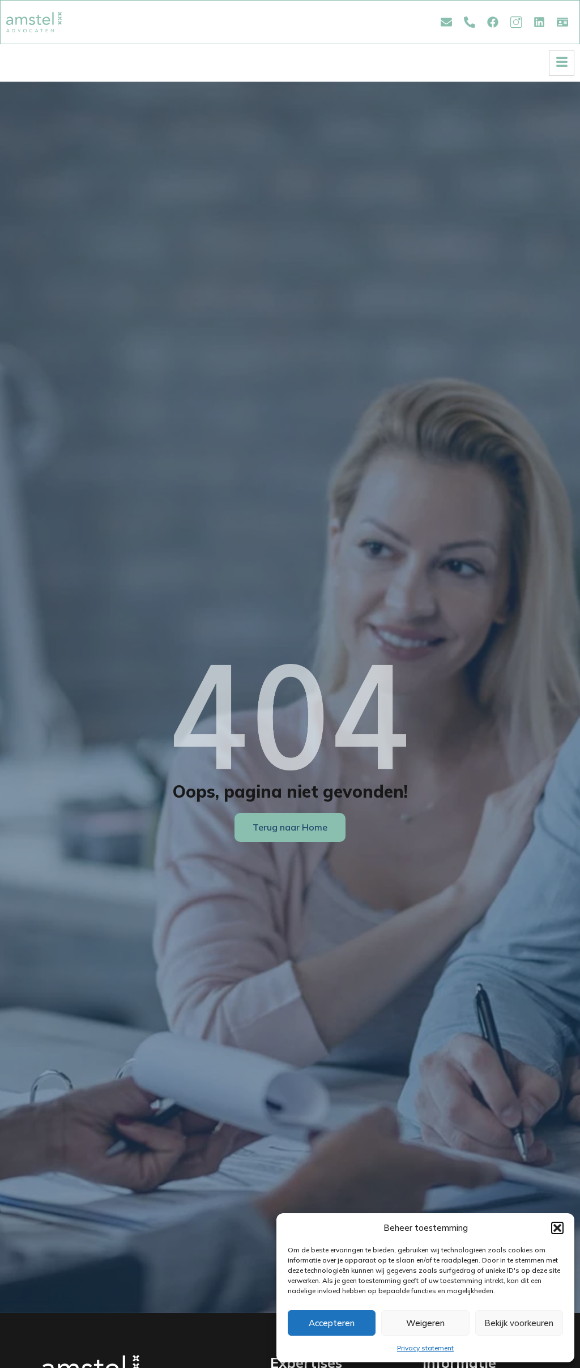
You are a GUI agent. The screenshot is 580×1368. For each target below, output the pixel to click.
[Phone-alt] (469, 22)
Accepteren (332, 1323)
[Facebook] (492, 22)
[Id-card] (562, 22)
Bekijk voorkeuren (518, 1323)
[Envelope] (446, 22)
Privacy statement (425, 1348)
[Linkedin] (539, 22)
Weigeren (425, 1323)
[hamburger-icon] (561, 63)
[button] (557, 1228)
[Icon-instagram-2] (516, 22)
